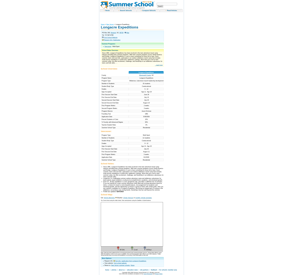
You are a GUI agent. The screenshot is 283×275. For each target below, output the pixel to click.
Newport (113, 33)
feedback (154, 270)
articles (113, 270)
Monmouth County (145, 75)
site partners (144, 270)
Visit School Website (110, 37)
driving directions (109, 198)
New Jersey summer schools (120, 265)
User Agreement (148, 273)
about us (122, 270)
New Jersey (110, 24)
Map (127, 33)
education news (132, 270)
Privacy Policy (159, 273)
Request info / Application (112, 40)
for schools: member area (168, 270)
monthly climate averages (143, 198)
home (107, 270)
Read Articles (172, 10)
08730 (121, 33)
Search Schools (126, 10)
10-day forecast (128, 198)
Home (107, 10)
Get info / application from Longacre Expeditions (130, 261)
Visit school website (120, 263)
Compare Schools (149, 10)
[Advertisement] (141, 17)
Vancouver (107, 46)
